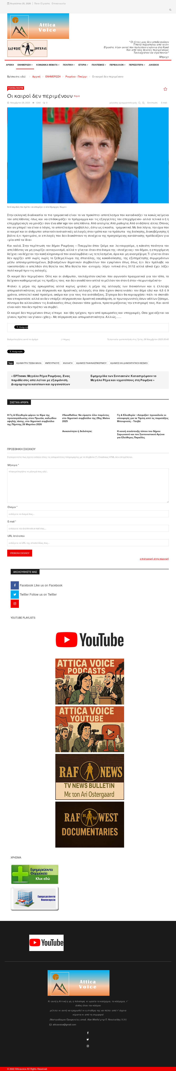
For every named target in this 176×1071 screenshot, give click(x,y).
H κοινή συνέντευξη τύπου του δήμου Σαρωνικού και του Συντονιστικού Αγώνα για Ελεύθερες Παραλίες (140, 434)
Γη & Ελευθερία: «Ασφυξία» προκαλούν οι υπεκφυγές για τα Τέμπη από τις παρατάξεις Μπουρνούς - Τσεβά (142, 418)
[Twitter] (88, 1039)
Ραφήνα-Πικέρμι (15, 88)
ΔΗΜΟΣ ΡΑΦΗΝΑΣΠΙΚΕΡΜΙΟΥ (92, 362)
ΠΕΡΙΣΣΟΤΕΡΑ (136, 64)
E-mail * (12, 521)
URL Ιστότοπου (16, 536)
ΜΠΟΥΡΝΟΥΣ (52, 362)
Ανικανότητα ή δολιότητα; (77, 431)
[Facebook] (88, 1033)
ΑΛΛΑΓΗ (68, 362)
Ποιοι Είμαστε (42, 3)
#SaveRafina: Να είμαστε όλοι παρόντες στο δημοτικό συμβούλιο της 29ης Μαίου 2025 (86, 418)
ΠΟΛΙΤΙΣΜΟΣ (98, 64)
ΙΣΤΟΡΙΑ (82, 64)
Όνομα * (12, 507)
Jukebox (154, 64)
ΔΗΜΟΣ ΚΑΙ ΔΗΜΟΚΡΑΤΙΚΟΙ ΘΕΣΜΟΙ (129, 362)
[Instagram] (15, 603)
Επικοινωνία (59, 3)
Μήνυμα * (13, 465)
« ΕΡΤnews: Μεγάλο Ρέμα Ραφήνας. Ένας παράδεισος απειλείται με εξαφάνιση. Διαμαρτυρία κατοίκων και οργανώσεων (40, 380)
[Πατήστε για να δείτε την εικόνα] (88, 155)
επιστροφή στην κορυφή (154, 558)
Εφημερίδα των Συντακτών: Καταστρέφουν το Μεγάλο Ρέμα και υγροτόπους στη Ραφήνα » (123, 378)
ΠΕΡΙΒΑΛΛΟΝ (117, 64)
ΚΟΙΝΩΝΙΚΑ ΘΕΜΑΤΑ (47, 64)
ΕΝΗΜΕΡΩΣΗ (24, 64)
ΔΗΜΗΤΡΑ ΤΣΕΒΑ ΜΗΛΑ (29, 362)
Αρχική (10, 64)
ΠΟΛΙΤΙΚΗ (68, 64)
